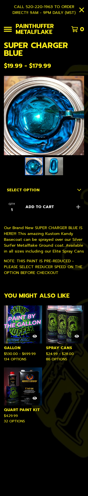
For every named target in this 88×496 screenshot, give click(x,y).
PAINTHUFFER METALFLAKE (35, 29)
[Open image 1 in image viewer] (44, 115)
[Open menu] (8, 29)
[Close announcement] (81, 10)
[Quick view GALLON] (34, 336)
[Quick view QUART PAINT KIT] (34, 398)
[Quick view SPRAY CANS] (76, 336)
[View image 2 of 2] (54, 166)
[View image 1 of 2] (34, 166)
